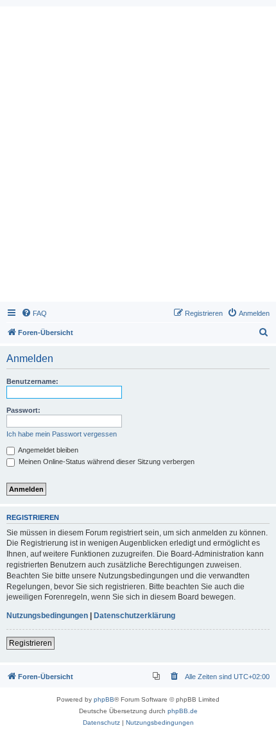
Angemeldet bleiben (47, 450)
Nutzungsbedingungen (47, 615)
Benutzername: (32, 381)
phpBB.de (183, 710)
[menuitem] (34, 313)
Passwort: (23, 410)
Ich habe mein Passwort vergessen (61, 434)
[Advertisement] (138, 157)
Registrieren (30, 643)
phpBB (104, 699)
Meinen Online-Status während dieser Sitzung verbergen (105, 461)
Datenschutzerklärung (134, 615)
